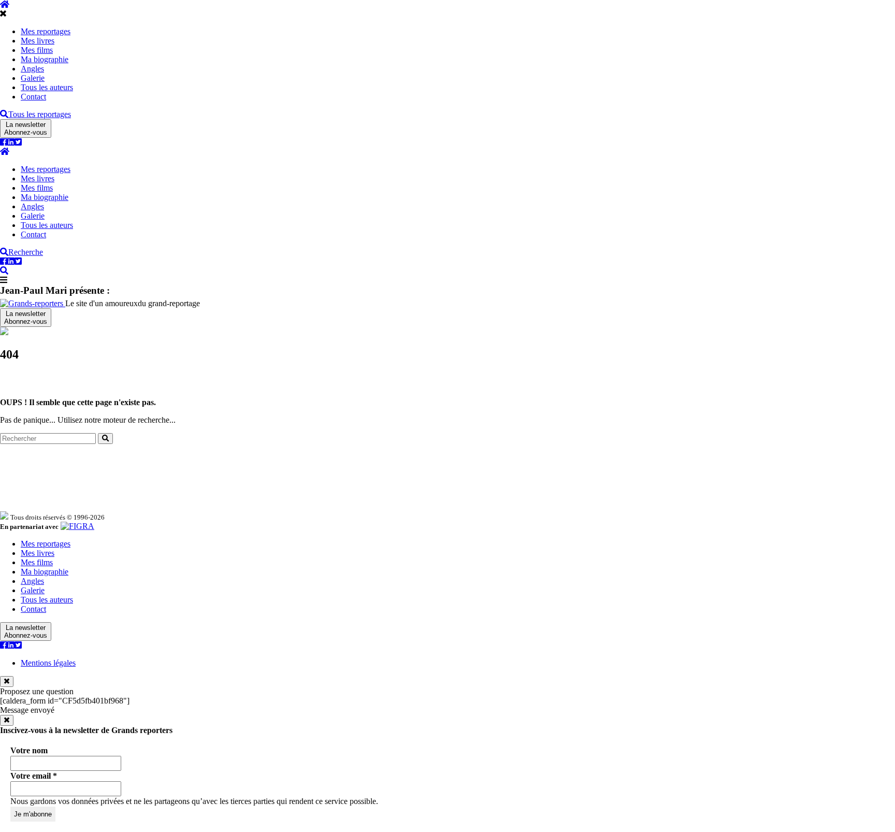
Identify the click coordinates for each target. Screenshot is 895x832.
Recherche (25, 252)
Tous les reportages (39, 114)
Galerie (33, 78)
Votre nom (29, 750)
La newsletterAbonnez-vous (25, 128)
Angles (32, 68)
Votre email (33, 775)
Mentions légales (48, 662)
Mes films (37, 50)
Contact (33, 96)
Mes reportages (45, 31)
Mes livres (37, 40)
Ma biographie (44, 59)
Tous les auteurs (47, 87)
